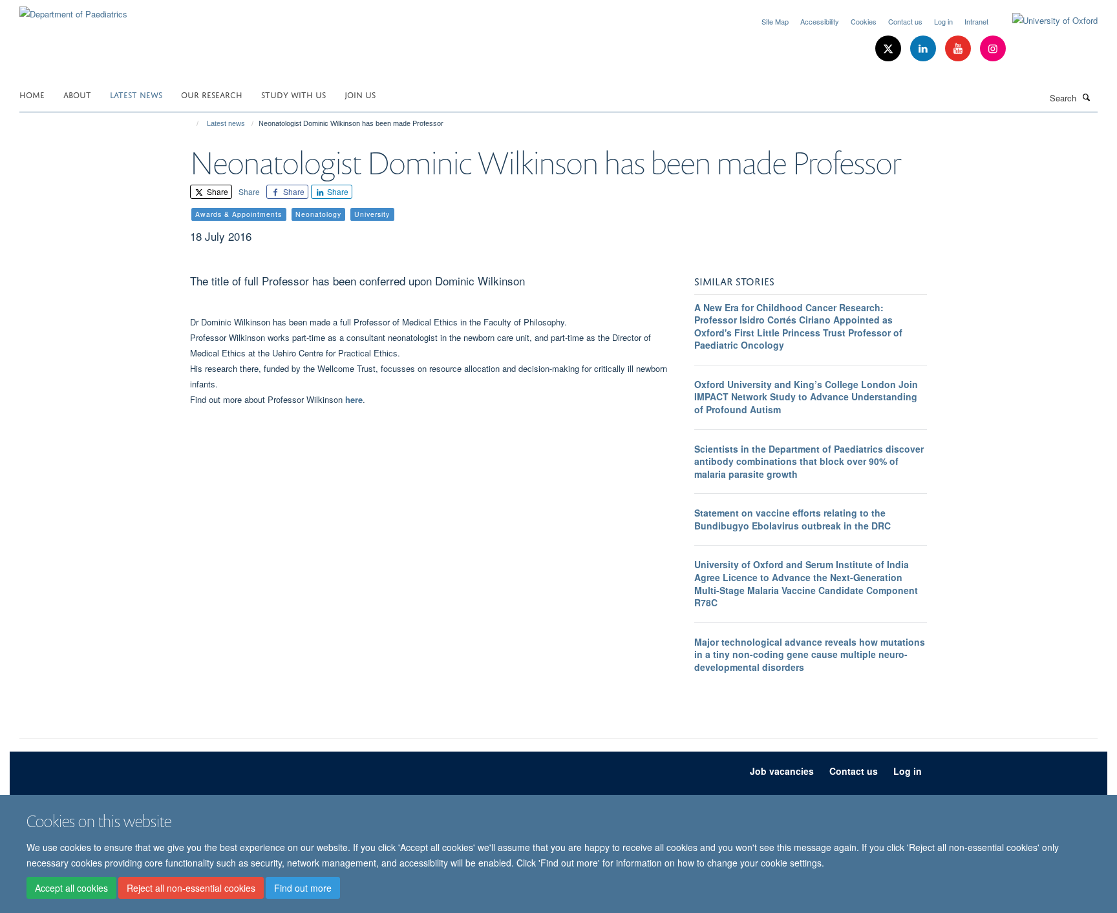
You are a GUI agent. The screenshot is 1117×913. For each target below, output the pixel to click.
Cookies (864, 21)
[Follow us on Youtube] (959, 49)
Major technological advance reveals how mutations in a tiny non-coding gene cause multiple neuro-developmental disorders (809, 654)
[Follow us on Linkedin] (924, 49)
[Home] (191, 123)
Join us (360, 94)
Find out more (303, 887)
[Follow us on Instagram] (993, 49)
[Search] (1087, 97)
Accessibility (819, 21)
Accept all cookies (71, 887)
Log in (943, 21)
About (77, 94)
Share (216, 191)
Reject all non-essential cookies (191, 887)
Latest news (136, 94)
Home (32, 94)
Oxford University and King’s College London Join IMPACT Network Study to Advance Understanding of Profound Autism (806, 397)
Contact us (905, 21)
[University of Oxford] (1045, 20)
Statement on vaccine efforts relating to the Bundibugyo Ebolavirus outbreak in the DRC (792, 519)
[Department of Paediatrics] (73, 9)
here (354, 399)
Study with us (293, 94)
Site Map (775, 21)
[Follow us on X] (889, 49)
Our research (211, 94)
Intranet (976, 21)
